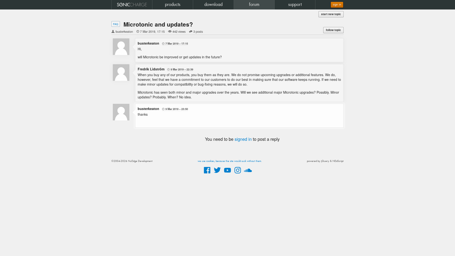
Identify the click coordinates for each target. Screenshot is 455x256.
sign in (337, 4)
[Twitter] (217, 173)
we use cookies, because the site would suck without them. (230, 161)
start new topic (331, 14)
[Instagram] (237, 173)
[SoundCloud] (248, 173)
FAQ (115, 24)
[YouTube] (227, 173)
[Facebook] (207, 173)
